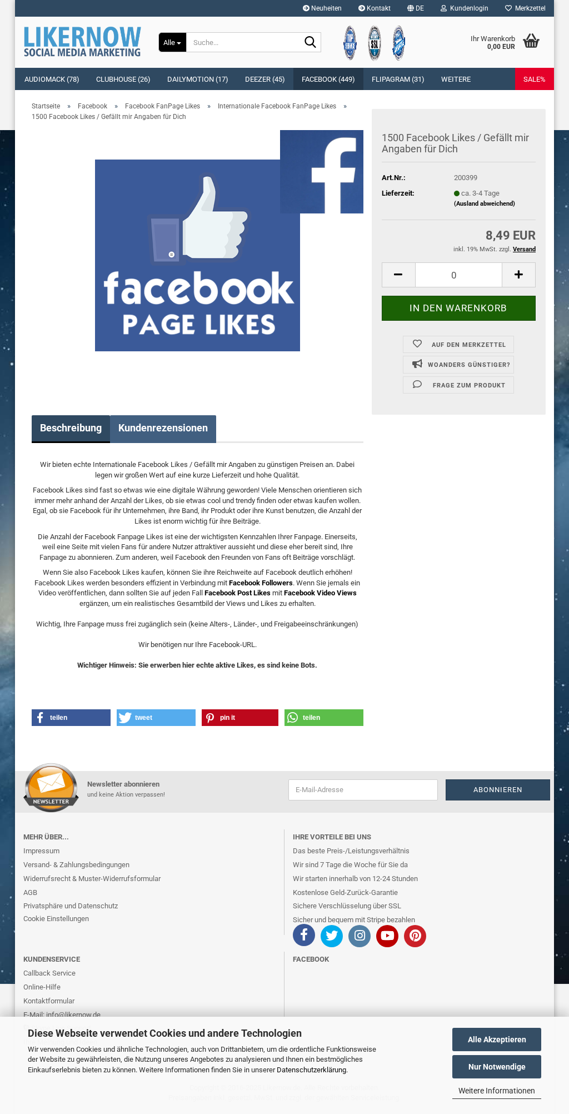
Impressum (41, 851)
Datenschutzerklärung (311, 1070)
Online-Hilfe (42, 987)
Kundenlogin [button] (467, 8)
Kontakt (378, 8)
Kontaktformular (48, 1001)
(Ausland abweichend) (484, 203)
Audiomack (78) (51, 79)
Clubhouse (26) (123, 79)
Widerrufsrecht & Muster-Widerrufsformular (92, 878)
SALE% (534, 79)
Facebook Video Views (320, 593)
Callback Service (49, 973)
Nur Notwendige (497, 1066)
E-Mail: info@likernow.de (62, 1015)
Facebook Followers (261, 583)
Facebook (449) (328, 79)
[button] (415, 8)
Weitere (456, 79)
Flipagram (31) (398, 79)
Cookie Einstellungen (56, 918)
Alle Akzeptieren (497, 1039)
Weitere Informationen (496, 1090)
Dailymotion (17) (197, 79)
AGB (30, 892)
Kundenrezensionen (163, 428)
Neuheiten (326, 8)
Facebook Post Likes (237, 593)
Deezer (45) (265, 79)
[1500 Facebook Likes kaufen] (197, 255)
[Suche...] (310, 43)
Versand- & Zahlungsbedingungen (76, 865)
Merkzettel (529, 8)
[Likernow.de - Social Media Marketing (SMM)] (82, 42)
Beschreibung (71, 428)
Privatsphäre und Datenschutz (70, 906)
